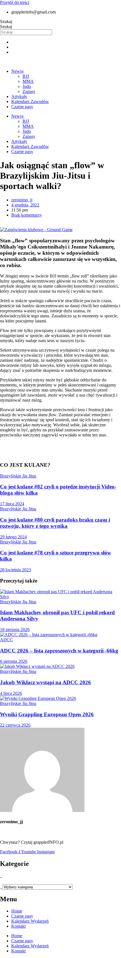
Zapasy (29, 91)
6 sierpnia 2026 (13, 661)
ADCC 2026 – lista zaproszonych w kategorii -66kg (59, 651)
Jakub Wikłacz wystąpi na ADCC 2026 (45, 682)
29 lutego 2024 (13, 536)
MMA (28, 81)
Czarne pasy (22, 106)
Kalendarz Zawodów (30, 101)
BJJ (26, 76)
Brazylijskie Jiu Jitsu (18, 476)
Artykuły (19, 96)
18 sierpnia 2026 (15, 629)
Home (16, 911)
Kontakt (18, 926)
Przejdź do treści (14, 2)
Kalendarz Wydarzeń (30, 921)
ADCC (6, 639)
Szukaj (6, 21)
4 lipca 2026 (11, 693)
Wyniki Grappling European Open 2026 (47, 714)
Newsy (17, 71)
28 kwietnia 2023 (15, 569)
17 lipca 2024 (12, 503)
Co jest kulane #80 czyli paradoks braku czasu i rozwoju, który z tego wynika (55, 523)
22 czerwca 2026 (15, 725)
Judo (27, 86)
